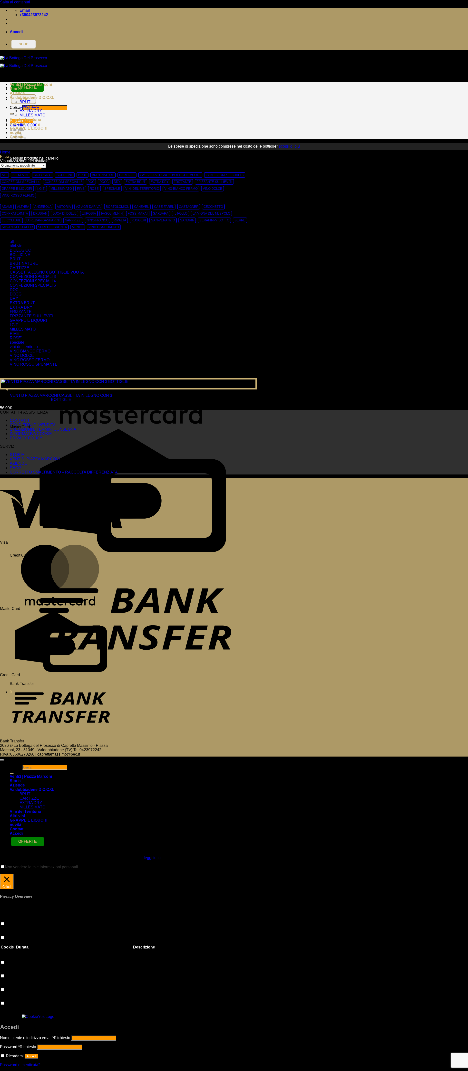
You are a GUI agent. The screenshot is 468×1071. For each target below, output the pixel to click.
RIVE (81, 188)
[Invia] (12, 113)
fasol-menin (112, 213)
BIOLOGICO (42, 175)
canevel (141, 207)
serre (239, 220)
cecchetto (213, 207)
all (4, 175)
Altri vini (17, 124)
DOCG (104, 182)
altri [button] (3, 985)
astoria (64, 207)
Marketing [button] (8, 971)
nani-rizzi (73, 220)
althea (23, 207)
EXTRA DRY (31, 111)
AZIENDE (18, 463)
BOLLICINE (65, 175)
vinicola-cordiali (103, 227)
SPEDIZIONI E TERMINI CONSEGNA (43, 429)
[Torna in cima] (2, 760)
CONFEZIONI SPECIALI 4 (20, 182)
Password (18, 1047)
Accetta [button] (58, 871)
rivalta (120, 220)
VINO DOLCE (212, 188)
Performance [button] (11, 933)
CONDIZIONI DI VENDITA (33, 425)
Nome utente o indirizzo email (35, 1038)
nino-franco (97, 220)
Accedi (31, 1056)
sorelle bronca (52, 227)
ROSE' (94, 188)
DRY (117, 182)
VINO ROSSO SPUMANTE (34, 364)
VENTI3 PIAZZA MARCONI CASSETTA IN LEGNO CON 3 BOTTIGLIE (61, 397)
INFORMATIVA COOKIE (31, 434)
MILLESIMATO (32, 115)
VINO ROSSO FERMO (18, 195)
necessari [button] (8, 998)
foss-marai (138, 213)
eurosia (89, 213)
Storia (15, 89)
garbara (160, 213)
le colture (11, 220)
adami (7, 207)
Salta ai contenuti (15, 2)
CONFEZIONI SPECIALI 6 (63, 182)
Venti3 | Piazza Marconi (31, 84)
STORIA (17, 455)
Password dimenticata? (20, 1065)
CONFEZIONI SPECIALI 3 (225, 175)
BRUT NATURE (103, 175)
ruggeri (138, 220)
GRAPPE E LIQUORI (28, 128)
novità (15, 825)
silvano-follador (17, 227)
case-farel (164, 207)
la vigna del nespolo (211, 213)
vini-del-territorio (142, 188)
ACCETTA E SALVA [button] (17, 1012)
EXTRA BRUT (136, 182)
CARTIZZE (29, 106)
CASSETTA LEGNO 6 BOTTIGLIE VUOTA (170, 175)
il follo (180, 213)
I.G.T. (41, 188)
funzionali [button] (8, 919)
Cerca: (15, 767)
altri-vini (20, 175)
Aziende (17, 93)
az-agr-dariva (88, 207)
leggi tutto (152, 858)
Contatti (17, 829)
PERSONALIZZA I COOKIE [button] (25, 871)
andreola (43, 207)
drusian (40, 213)
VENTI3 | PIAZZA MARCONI (35, 459)
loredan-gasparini (43, 220)
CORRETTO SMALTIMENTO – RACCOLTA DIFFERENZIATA (64, 472)
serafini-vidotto (214, 220)
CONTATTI (19, 420)
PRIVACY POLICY (26, 438)
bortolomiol (117, 207)
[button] (16, 32)
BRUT (25, 102)
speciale (112, 188)
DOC (91, 182)
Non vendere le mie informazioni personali (41, 867)
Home (5, 152)
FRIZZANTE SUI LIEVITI (214, 182)
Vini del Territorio (25, 119)
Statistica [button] (8, 958)
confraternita (15, 213)
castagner (188, 207)
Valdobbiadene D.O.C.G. (32, 97)
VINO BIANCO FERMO (181, 188)
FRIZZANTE (182, 182)
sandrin (187, 220)
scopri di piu (289, 146)
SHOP (15, 468)
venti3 (77, 227)
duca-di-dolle (64, 213)
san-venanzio (163, 220)
